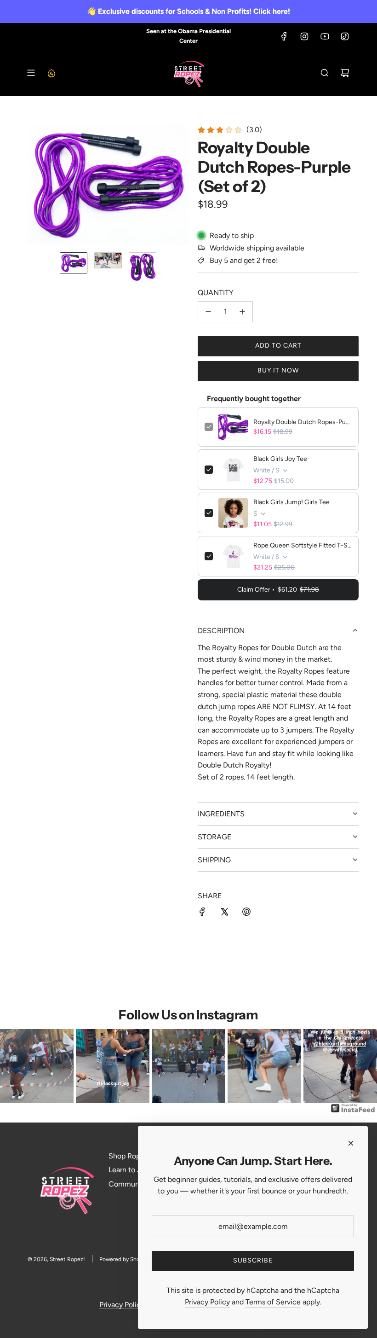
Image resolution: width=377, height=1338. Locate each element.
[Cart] (345, 73)
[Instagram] (304, 36)
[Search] (324, 73)
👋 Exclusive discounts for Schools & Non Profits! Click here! (188, 11)
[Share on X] (224, 913)
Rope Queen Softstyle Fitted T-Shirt (302, 545)
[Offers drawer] (51, 73)
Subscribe (253, 1260)
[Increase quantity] (242, 312)
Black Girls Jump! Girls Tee (291, 502)
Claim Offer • (278, 589)
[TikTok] (345, 36)
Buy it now (278, 370)
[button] (35, 184)
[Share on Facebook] (202, 913)
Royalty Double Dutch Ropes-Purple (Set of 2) (302, 422)
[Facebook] (284, 36)
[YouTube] (324, 36)
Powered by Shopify (124, 1259)
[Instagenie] (353, 1111)
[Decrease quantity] (208, 312)
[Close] (351, 1143)
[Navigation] (31, 73)
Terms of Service (273, 1301)
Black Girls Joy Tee (280, 459)
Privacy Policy (121, 1304)
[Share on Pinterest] (246, 913)
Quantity (216, 292)
